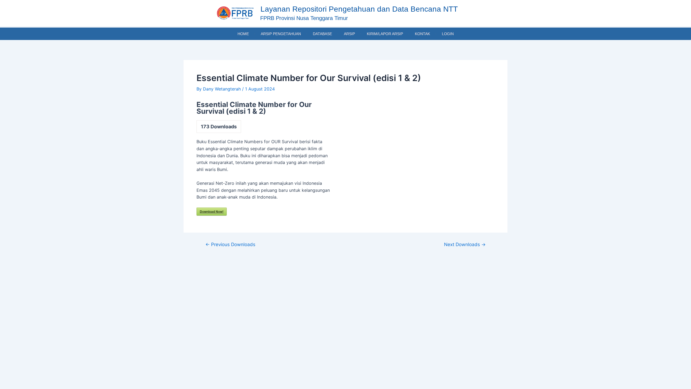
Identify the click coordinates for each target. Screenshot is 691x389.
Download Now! (211, 211)
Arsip (349, 34)
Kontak (422, 34)
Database (322, 34)
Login (448, 34)
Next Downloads (465, 244)
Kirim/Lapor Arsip (385, 34)
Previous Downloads (230, 244)
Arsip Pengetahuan (281, 34)
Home (243, 34)
